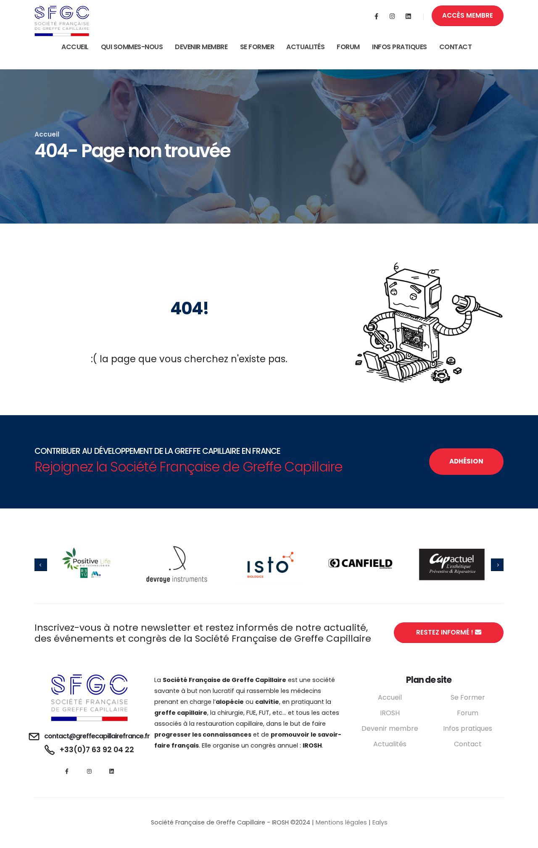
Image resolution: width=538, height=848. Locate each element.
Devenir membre (201, 47)
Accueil (75, 47)
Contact (455, 47)
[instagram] (392, 17)
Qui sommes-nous (132, 47)
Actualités (305, 47)
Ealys (380, 822)
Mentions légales (341, 822)
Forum (348, 47)
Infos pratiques (467, 728)
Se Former (257, 47)
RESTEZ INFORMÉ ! (445, 632)
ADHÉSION (466, 461)
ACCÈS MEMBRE (467, 15)
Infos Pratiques (399, 47)
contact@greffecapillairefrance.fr (97, 736)
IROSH (390, 713)
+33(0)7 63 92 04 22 (97, 750)
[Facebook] (376, 17)
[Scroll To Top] (523, 838)
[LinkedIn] (408, 17)
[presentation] (40, 564)
